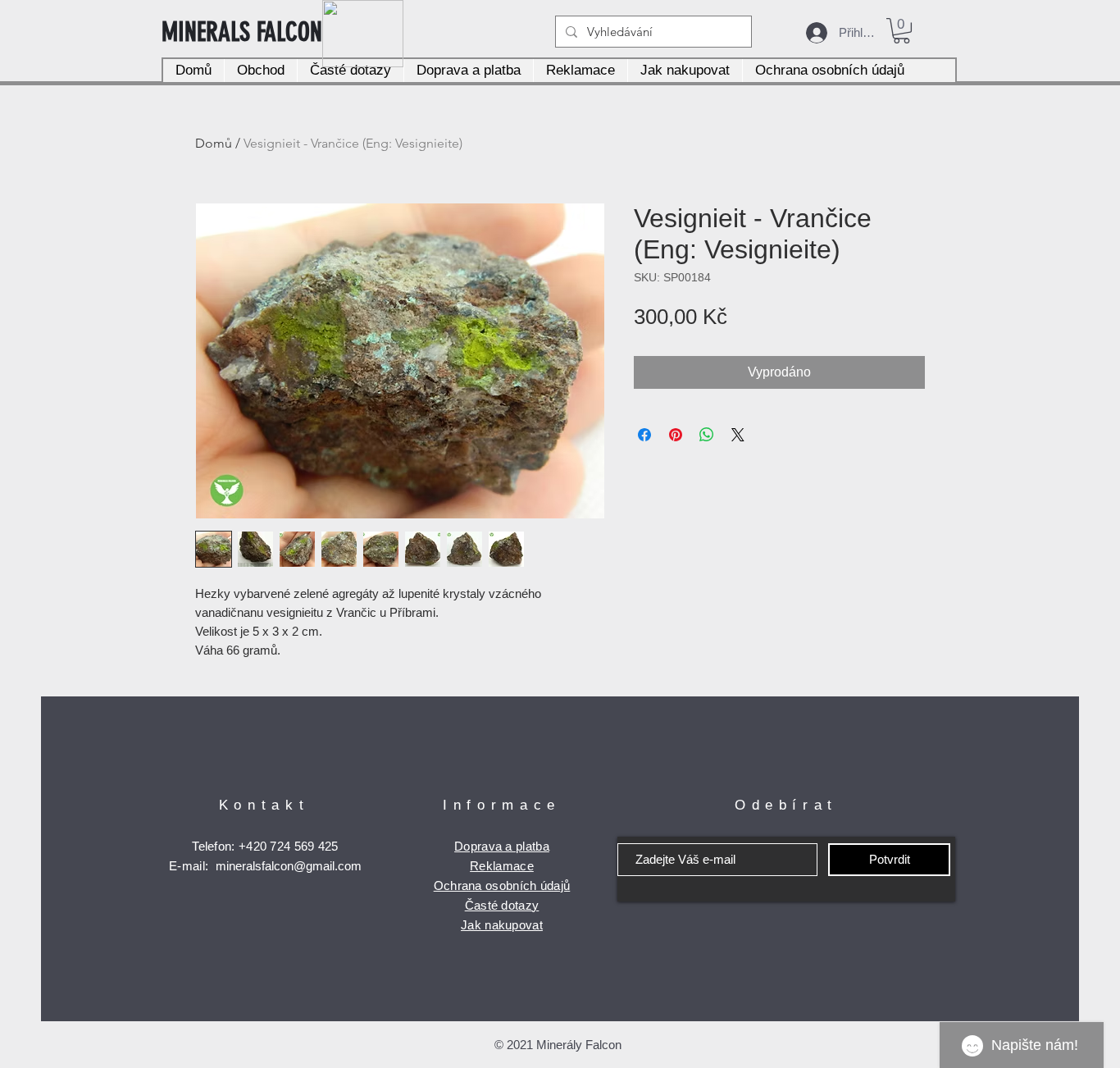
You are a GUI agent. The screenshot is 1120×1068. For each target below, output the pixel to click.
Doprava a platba (501, 846)
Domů (213, 143)
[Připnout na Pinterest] (675, 435)
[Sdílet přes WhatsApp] (707, 435)
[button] (901, 30)
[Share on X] (738, 435)
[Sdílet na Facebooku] (644, 435)
